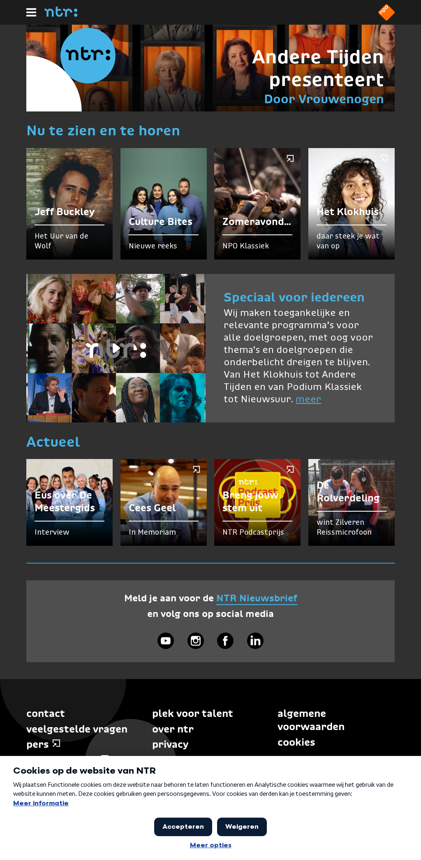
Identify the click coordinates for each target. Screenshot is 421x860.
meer (308, 399)
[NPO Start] (386, 18)
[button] (116, 348)
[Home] (60, 14)
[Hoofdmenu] (31, 12)
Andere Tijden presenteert (318, 68)
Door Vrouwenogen (324, 99)
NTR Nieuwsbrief (256, 598)
